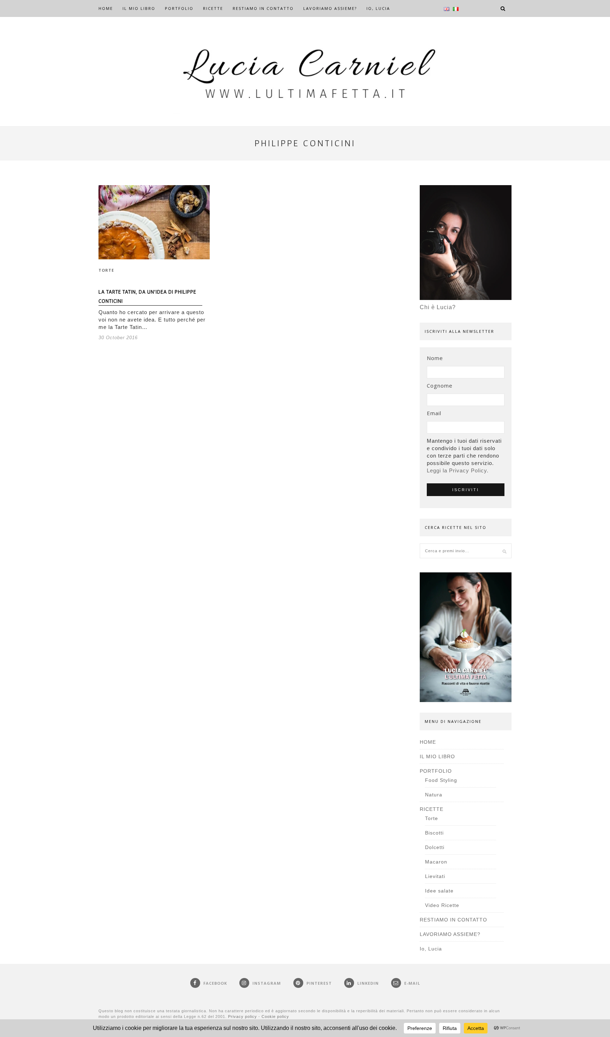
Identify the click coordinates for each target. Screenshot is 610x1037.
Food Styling (441, 780)
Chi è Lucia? (438, 307)
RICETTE (213, 8)
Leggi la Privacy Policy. (458, 470)
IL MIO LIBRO (138, 8)
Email (434, 413)
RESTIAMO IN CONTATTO (263, 8)
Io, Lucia (378, 8)
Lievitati (435, 876)
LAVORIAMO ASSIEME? (330, 8)
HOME (105, 8)
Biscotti (434, 833)
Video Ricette (442, 905)
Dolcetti (434, 847)
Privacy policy (242, 1016)
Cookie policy (275, 1016)
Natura (433, 794)
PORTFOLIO (179, 8)
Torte (106, 270)
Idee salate (439, 891)
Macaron (436, 862)
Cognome (440, 385)
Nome (435, 357)
